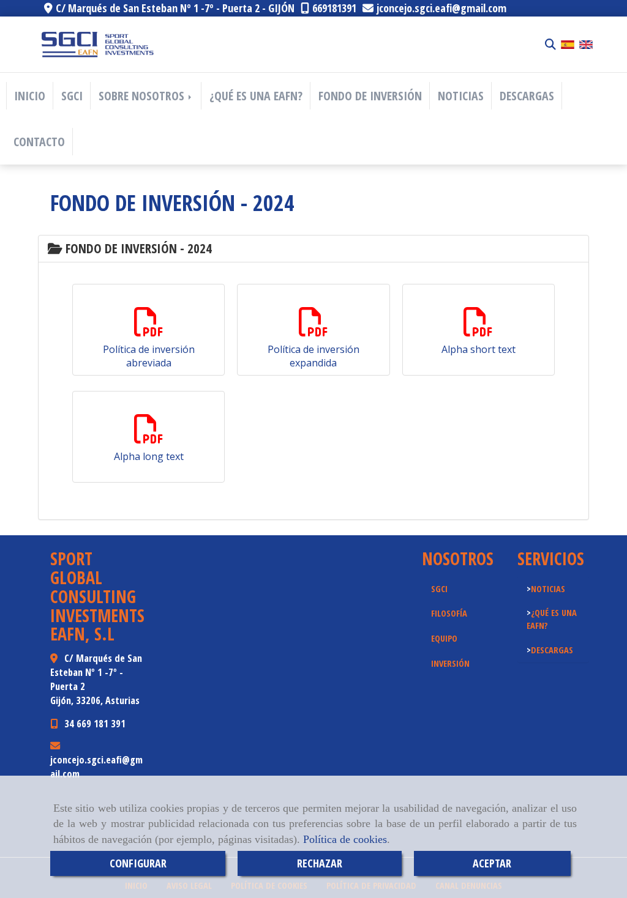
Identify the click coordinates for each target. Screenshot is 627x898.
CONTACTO (39, 141)
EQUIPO (444, 638)
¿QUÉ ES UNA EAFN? (255, 95)
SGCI (72, 95)
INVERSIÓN (450, 663)
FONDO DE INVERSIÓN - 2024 (137, 248)
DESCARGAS (527, 95)
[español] (567, 43)
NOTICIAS (461, 95)
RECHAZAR (319, 863)
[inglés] (586, 43)
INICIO (29, 95)
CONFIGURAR (138, 863)
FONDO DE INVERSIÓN (370, 95)
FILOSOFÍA (449, 613)
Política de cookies (345, 839)
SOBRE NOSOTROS (143, 95)
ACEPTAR (492, 863)
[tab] (313, 249)
